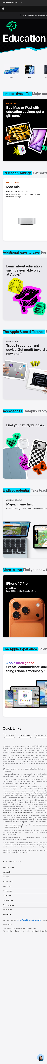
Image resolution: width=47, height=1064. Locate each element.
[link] (40, 1057)
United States (7, 924)
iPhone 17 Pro (17, 584)
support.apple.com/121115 (14, 827)
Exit (22, 3)
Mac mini (13, 187)
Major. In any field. (20, 504)
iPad (29, 78)
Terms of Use (19, 931)
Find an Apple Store (23, 920)
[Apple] (4, 861)
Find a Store (10, 735)
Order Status (26, 735)
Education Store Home (10, 3)
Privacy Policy (8, 931)
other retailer (36, 920)
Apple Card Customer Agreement (14, 812)
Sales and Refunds (32, 931)
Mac (11, 78)
